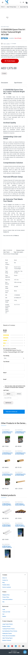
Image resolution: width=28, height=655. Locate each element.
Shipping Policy (6, 594)
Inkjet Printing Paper (11, 7)
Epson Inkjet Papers (5, 26)
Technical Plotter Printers (8, 628)
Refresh (19, 393)
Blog (3, 582)
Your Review (6, 361)
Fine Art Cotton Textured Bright (10, 254)
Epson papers (20, 252)
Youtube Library (6, 584)
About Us (4, 578)
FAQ (3, 601)
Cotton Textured (5, 451)
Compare (14, 43)
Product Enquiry (11, 61)
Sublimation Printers (7, 633)
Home (2, 7)
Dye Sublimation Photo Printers (9, 631)
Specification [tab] (18, 82)
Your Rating (6, 355)
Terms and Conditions (7, 599)
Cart (3, 614)
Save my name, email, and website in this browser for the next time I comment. (15, 386)
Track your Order (6, 611)
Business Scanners (6, 640)
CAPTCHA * (6, 390)
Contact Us (5, 580)
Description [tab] (4, 82)
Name (5, 372)
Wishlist (4, 616)
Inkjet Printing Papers (7, 638)
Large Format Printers (7, 624)
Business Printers (6, 626)
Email (5, 379)
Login (3, 609)
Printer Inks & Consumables (8, 635)
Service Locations (6, 587)
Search (20, 2)
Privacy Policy (5, 597)
